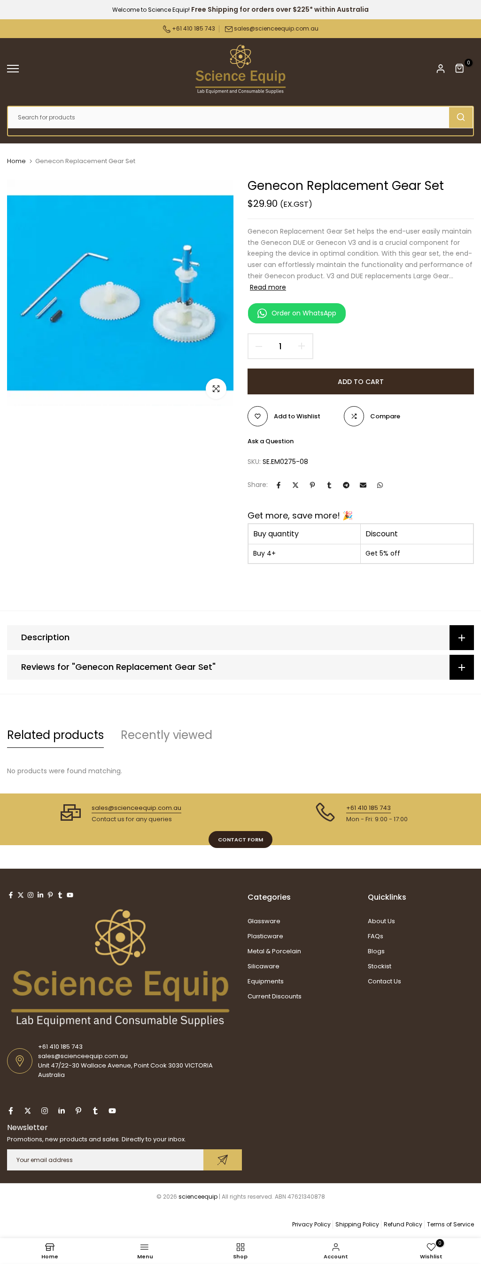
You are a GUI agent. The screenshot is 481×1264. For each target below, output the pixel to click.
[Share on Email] (363, 485)
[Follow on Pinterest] (50, 895)
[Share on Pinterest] (312, 485)
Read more (268, 287)
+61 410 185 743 (193, 28)
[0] (460, 68)
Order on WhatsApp (304, 313)
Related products (55, 735)
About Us (381, 921)
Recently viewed (166, 735)
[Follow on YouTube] (70, 895)
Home (16, 161)
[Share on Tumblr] (329, 485)
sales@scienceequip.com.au (276, 28)
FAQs (375, 936)
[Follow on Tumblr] (60, 895)
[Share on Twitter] (295, 485)
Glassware (264, 921)
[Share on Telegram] (346, 485)
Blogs (376, 951)
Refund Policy (403, 1224)
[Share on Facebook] (278, 485)
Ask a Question (271, 441)
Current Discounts (275, 996)
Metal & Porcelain (274, 951)
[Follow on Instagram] (30, 895)
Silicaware (263, 966)
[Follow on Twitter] (20, 895)
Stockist (379, 966)
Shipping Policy (357, 1224)
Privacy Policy (311, 1224)
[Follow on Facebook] (11, 895)
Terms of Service (450, 1224)
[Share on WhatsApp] (380, 485)
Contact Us (384, 981)
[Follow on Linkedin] (40, 895)
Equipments (266, 981)
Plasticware (265, 936)
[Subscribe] (222, 1159)
